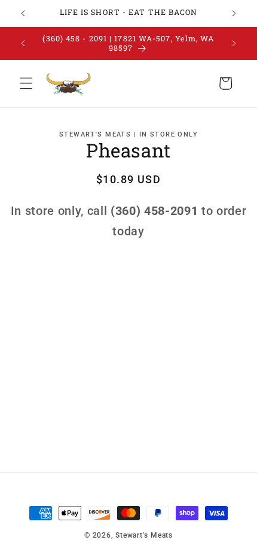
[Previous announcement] (23, 13)
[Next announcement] (234, 13)
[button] (26, 83)
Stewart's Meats (144, 535)
